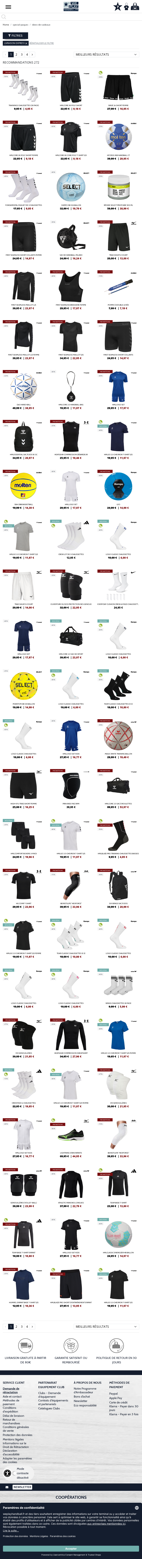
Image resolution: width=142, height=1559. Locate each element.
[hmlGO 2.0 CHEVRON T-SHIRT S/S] (118, 441)
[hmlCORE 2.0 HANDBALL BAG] (71, 391)
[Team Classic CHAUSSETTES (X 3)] (118, 690)
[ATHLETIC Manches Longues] (71, 1189)
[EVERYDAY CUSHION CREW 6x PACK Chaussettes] (118, 591)
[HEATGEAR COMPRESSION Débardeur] (71, 441)
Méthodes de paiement (11, 1402)
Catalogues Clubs (49, 1408)
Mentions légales (13, 1439)
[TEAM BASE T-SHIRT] (118, 1189)
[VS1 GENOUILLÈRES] (23, 1040)
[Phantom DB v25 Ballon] (23, 690)
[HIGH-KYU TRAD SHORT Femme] (23, 790)
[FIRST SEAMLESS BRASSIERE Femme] (71, 291)
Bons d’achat (82, 1396)
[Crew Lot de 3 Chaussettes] (71, 541)
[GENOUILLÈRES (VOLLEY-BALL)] (23, 1189)
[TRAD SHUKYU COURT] (118, 242)
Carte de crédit (118, 1402)
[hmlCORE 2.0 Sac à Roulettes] (118, 790)
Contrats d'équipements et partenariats (53, 1402)
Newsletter (80, 1401)
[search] (71, 17)
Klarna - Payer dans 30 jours (123, 1408)
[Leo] (118, 491)
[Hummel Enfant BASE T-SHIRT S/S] (23, 1289)
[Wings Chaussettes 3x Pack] (118, 990)
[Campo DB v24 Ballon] (71, 192)
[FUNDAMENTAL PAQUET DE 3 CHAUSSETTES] (23, 192)
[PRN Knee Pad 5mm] (71, 790)
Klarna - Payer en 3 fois (123, 1414)
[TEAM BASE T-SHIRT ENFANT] (23, 1239)
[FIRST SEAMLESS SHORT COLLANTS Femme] (23, 242)
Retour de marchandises (12, 1421)
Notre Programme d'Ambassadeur (85, 1390)
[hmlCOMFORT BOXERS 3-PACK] (23, 840)
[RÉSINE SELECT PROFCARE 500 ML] (118, 192)
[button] (8, 6)
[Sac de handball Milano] (71, 242)
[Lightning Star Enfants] (71, 1139)
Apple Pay (115, 1398)
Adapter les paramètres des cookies (17, 1460)
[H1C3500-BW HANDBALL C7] (118, 142)
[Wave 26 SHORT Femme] (118, 92)
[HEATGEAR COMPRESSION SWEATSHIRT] (71, 1040)
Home (6, 24)
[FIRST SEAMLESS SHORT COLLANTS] (118, 341)
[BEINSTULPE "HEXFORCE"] (71, 890)
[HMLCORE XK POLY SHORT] (71, 92)
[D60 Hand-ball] (23, 391)
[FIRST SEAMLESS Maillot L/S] (23, 291)
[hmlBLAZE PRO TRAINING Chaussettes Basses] (118, 840)
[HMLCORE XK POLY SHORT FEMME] (23, 142)
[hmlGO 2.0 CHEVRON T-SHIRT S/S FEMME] (23, 940)
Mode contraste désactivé (22, 1473)
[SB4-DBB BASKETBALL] (23, 491)
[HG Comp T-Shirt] (23, 890)
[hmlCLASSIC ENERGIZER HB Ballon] (118, 1239)
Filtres (16, 35)
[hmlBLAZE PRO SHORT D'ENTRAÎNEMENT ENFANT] (71, 1289)
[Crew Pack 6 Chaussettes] (23, 1089)
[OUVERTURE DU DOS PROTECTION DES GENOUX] (71, 591)
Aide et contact (12, 1396)
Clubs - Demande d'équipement (49, 1394)
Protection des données (17, 1435)
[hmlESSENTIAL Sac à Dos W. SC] (23, 441)
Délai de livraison (13, 1415)
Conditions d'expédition (11, 1409)
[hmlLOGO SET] (118, 391)
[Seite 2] (32, 54)
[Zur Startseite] (71, 6)
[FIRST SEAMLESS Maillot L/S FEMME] (23, 341)
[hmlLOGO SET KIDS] (71, 740)
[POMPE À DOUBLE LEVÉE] (118, 291)
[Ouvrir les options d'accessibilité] (7, 1473)
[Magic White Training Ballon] (118, 740)
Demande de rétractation (11, 1390)
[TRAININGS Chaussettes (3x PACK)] (23, 92)
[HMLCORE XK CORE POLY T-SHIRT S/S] (71, 142)
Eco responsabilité (85, 1405)
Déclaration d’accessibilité (11, 1452)
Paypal (113, 1393)
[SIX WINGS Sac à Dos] (118, 890)
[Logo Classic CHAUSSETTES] (118, 541)
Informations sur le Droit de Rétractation (16, 1445)
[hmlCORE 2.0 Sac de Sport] (71, 641)
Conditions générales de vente (16, 1428)
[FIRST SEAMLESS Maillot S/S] (71, 341)
